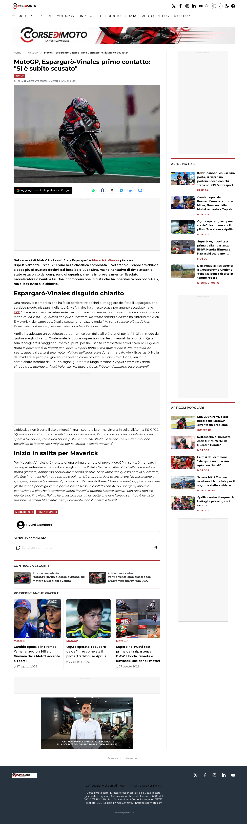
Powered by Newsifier (123, 812)
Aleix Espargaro (24, 512)
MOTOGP (25, 16)
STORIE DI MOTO (109, 16)
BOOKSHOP (181, 16)
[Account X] (174, 6)
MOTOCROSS (66, 16)
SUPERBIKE (44, 16)
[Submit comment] (156, 548)
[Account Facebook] (180, 6)
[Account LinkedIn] (194, 6)
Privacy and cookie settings (123, 758)
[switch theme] (226, 6)
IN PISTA (86, 16)
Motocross (206, 490)
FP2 (17, 312)
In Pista (202, 190)
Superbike (204, 430)
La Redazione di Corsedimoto (105, 785)
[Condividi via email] (140, 190)
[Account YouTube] (201, 6)
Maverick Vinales (105, 260)
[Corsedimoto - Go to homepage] (24, 775)
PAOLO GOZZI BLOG (154, 16)
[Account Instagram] (187, 6)
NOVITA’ (130, 16)
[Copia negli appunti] (130, 190)
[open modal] (233, 6)
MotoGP (19, 75)
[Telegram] (121, 190)
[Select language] (216, 6)
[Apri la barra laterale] (14, 16)
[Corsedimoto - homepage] (28, 6)
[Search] (207, 6)
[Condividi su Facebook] (102, 190)
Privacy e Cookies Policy (145, 785)
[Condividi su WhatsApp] (93, 190)
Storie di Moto (208, 282)
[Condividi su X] (112, 190)
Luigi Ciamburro (29, 80)
